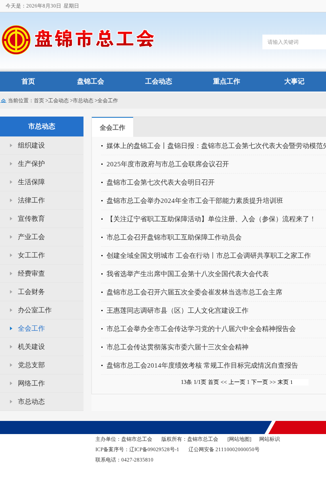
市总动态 (83, 100)
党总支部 (31, 365)
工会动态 (158, 81)
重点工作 (226, 81)
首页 (28, 81)
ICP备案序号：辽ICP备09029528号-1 (137, 449)
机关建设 (31, 347)
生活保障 (31, 182)
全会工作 (107, 100)
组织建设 (31, 145)
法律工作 (31, 200)
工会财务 (31, 292)
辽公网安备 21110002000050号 (224, 449)
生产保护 (31, 163)
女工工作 (31, 255)
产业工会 (31, 237)
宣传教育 (31, 218)
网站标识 (269, 439)
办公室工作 (35, 310)
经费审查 (31, 273)
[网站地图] (239, 439)
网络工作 (31, 383)
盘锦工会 (90, 81)
